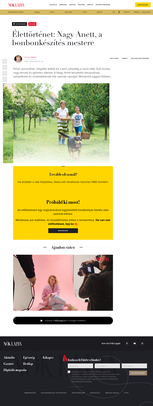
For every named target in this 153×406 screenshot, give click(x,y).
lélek (84, 12)
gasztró (99, 12)
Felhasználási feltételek (53, 393)
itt (76, 224)
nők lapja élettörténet (140, 58)
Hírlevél (126, 12)
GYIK (126, 393)
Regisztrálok (146, 12)
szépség (37, 12)
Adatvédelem (78, 393)
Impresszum (30, 393)
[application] (63, 283)
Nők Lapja (16, 5)
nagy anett (114, 58)
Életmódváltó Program (16, 12)
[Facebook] (119, 12)
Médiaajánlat (112, 393)
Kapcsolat (95, 393)
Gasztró (81, 4)
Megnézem (63, 231)
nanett (125, 58)
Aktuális (53, 4)
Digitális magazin (103, 4)
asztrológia (68, 12)
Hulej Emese (30, 57)
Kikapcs (72, 4)
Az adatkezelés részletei (81, 381)
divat (52, 12)
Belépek (137, 12)
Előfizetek (143, 5)
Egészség (63, 4)
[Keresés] (113, 12)
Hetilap (90, 4)
